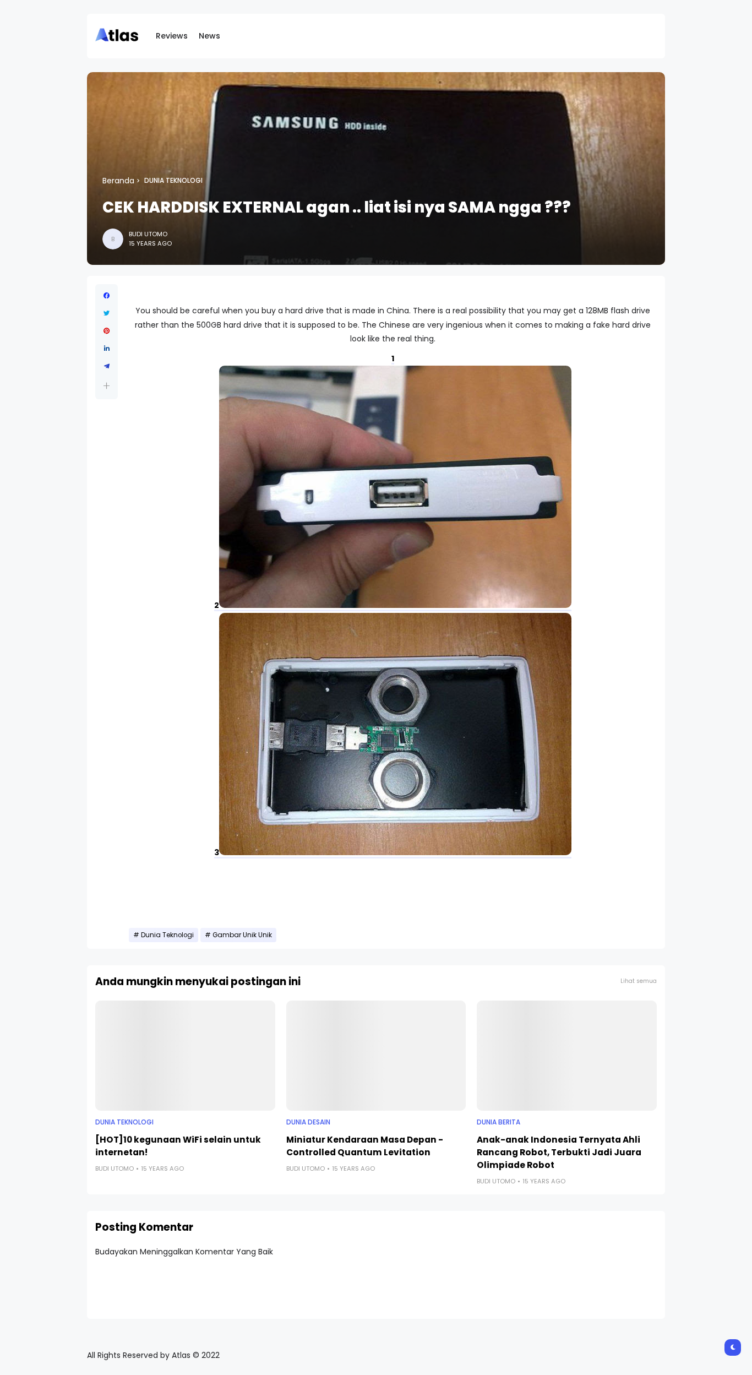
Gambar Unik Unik (242, 935)
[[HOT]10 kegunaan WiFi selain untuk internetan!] (185, 1056)
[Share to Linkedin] (106, 348)
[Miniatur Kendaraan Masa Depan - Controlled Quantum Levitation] (376, 1056)
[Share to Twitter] (106, 313)
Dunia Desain (308, 1122)
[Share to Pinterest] (106, 331)
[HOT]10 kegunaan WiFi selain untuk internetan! (178, 1146)
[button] (106, 386)
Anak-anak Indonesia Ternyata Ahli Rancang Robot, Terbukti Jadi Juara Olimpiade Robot (559, 1152)
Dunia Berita (498, 1122)
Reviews (172, 35)
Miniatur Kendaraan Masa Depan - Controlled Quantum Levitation (364, 1146)
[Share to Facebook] (106, 295)
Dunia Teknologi (173, 180)
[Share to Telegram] (106, 366)
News (209, 35)
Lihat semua (638, 981)
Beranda (118, 180)
